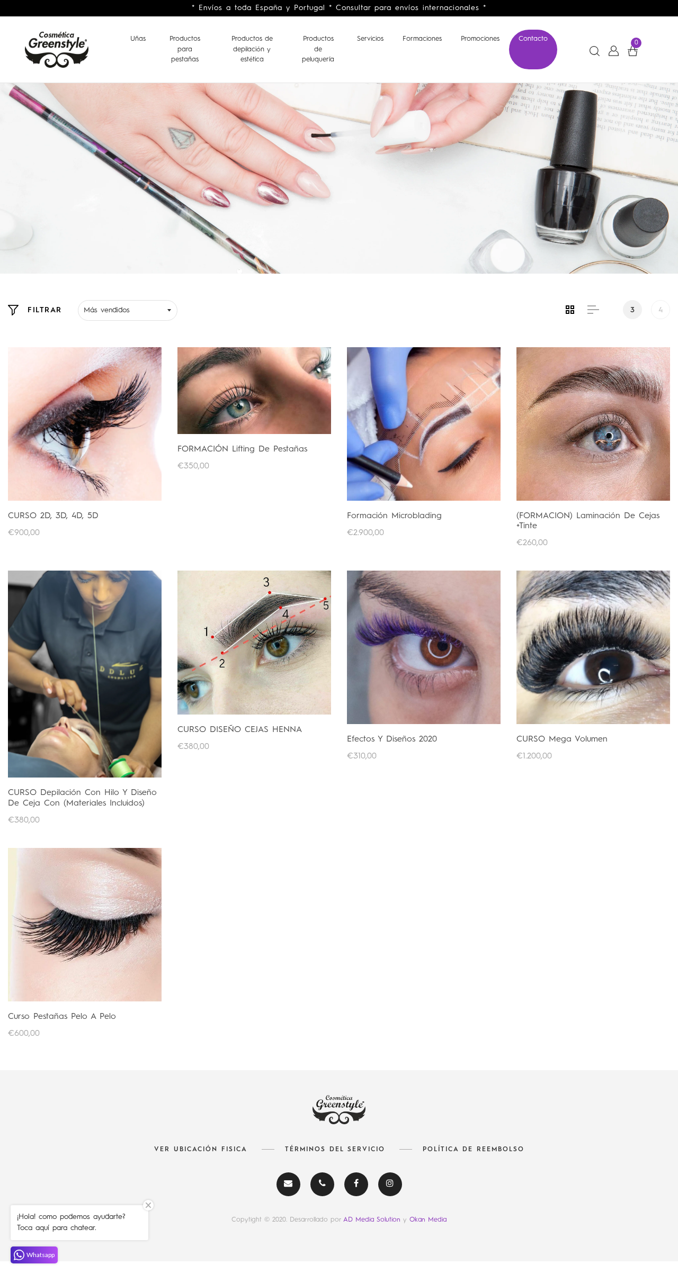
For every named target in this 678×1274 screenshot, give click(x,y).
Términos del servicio (335, 1149)
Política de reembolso (473, 1149)
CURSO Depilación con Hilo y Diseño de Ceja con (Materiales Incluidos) (82, 798)
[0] (633, 51)
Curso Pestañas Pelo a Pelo (62, 1017)
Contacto (533, 38)
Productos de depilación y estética (252, 49)
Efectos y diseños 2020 (392, 739)
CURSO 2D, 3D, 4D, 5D (53, 516)
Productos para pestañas (185, 49)
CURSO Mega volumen (562, 739)
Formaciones (422, 38)
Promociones (480, 38)
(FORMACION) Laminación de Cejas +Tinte (587, 521)
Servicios (370, 38)
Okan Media (428, 1219)
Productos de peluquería (318, 49)
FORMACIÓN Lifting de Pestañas (242, 449)
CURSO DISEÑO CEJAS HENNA (239, 730)
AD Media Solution (373, 1219)
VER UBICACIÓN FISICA (200, 1149)
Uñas (138, 38)
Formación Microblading (394, 516)
